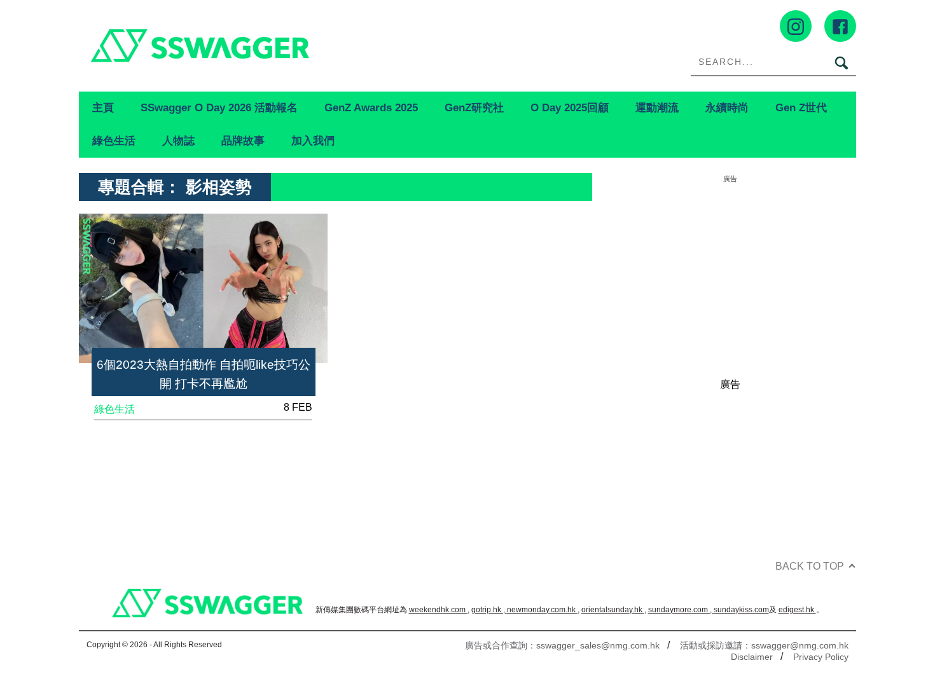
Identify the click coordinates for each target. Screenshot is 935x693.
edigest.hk (797, 609)
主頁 (103, 107)
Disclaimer (752, 657)
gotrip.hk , (489, 609)
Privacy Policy (820, 657)
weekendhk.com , (439, 609)
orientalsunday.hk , (613, 609)
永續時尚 (727, 107)
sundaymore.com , (681, 609)
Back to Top (809, 566)
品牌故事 (243, 140)
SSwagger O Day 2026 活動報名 (219, 107)
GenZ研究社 (474, 107)
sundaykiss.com (741, 609)
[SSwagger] (273, 45)
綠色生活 (113, 140)
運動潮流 (657, 107)
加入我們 (313, 140)
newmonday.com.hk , (543, 609)
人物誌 (178, 140)
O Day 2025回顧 (569, 107)
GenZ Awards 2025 (371, 107)
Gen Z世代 (801, 107)
